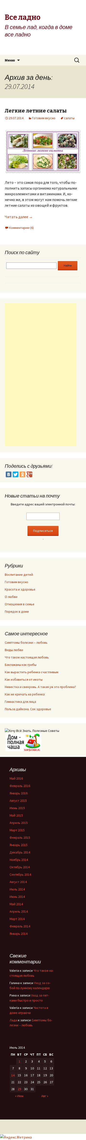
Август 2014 (18, 882)
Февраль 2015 (20, 837)
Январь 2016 (18, 793)
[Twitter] (15, 474)
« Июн (19, 1096)
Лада (13, 1020)
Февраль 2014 (20, 926)
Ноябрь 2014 (19, 860)
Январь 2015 (18, 845)
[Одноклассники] (22, 474)
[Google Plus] (29, 474)
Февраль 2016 (20, 786)
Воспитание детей (19, 574)
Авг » (44, 1096)
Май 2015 (16, 815)
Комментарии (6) (21, 228)
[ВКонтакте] (8, 474)
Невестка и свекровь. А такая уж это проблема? (40, 687)
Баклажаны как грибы (21, 664)
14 (13, 1075)
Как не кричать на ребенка (25, 694)
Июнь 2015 (17, 808)
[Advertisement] (40, 374)
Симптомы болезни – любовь (26, 642)
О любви (11, 597)
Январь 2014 (18, 933)
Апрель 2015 (19, 823)
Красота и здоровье (20, 589)
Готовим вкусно (43, 118)
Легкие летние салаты (36, 111)
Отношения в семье (19, 604)
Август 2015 (18, 800)
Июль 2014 (17, 889)
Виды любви (14, 650)
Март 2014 (17, 919)
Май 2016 (16, 778)
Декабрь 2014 (20, 852)
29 (19, 1089)
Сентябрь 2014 (20, 874)
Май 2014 (16, 904)
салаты (69, 118)
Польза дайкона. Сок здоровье (28, 709)
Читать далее (19, 216)
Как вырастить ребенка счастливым (31, 672)
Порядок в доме (17, 611)
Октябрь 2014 (20, 867)
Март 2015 (17, 830)
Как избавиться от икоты (24, 679)
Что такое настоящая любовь (27, 657)
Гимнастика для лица (20, 701)
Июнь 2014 (17, 896)
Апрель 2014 (19, 911)
